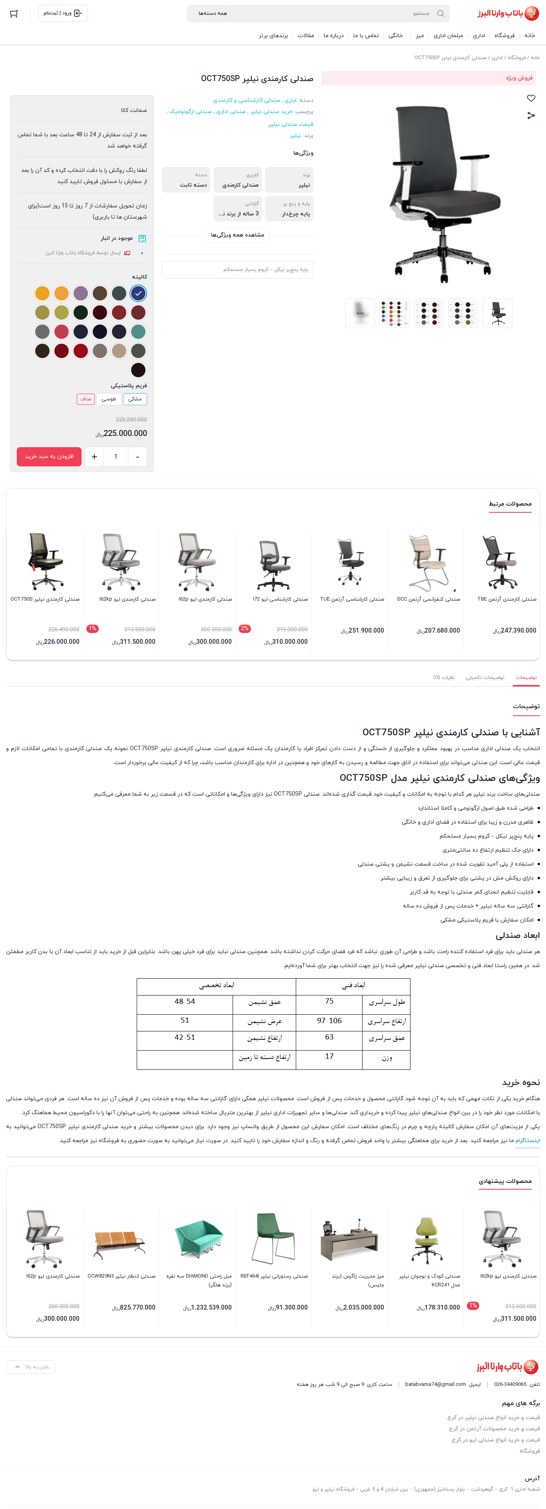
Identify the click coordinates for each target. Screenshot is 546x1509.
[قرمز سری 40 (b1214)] (61, 351)
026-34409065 (510, 1384)
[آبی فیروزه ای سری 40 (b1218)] (119, 293)
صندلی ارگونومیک (190, 111)
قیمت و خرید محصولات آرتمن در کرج (494, 1429)
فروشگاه (517, 58)
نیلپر (295, 135)
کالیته (139, 277)
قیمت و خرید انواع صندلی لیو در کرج (496, 1440)
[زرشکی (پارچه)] (138, 312)
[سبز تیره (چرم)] (81, 312)
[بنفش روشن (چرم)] (81, 293)
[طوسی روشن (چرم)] (119, 351)
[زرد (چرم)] (61, 293)
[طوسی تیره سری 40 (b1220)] (138, 351)
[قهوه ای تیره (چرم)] (42, 351)
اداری (497, 58)
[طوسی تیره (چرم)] (42, 331)
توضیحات (526, 677)
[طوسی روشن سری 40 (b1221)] (100, 351)
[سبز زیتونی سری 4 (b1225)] (42, 312)
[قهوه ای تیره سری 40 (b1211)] (138, 370)
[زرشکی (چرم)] (119, 312)
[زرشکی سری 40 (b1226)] (100, 312)
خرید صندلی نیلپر (271, 111)
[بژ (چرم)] (100, 293)
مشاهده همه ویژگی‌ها (237, 235)
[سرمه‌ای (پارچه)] (81, 331)
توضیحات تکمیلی (485, 677)
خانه (535, 58)
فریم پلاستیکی (129, 386)
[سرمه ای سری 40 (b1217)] (100, 331)
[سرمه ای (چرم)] (119, 331)
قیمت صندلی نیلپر (290, 124)
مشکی (135, 399)
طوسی (109, 399)
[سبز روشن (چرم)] (61, 312)
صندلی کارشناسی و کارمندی (246, 100)
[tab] (526, 677)
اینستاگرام (528, 1141)
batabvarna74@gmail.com (435, 1384)
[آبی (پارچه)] (138, 293)
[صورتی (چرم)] (61, 331)
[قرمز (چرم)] (81, 351)
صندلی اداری (231, 111)
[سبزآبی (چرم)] (138, 331)
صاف (85, 399)
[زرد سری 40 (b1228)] (42, 293)
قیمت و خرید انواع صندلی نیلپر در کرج (493, 1417)
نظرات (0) (444, 677)
